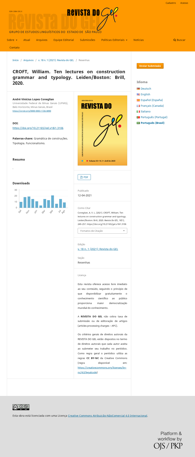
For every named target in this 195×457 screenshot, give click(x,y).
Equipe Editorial (64, 40)
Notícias (138, 40)
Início (16, 60)
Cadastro (171, 3)
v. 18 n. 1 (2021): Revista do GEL (56, 60)
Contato (14, 47)
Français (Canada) (152, 105)
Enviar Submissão (150, 66)
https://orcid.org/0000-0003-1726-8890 (32, 111)
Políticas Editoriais (113, 40)
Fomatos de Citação (91, 230)
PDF (85, 177)
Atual (26, 40)
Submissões (87, 40)
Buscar (180, 40)
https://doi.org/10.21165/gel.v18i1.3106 (38, 128)
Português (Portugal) (154, 117)
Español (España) (152, 100)
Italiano (145, 111)
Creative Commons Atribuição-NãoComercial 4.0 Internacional (107, 415)
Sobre (11, 40)
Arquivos (41, 40)
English (145, 94)
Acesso (184, 3)
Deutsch (146, 88)
